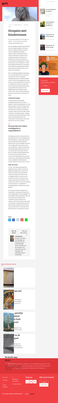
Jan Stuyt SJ (18, 24)
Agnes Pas (51, 28)
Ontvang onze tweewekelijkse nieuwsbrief (48, 81)
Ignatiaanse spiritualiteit (15, 380)
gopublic (32, 393)
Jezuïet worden (17, 384)
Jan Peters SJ (52, 50)
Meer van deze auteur (23, 231)
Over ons (5, 377)
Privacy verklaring (5, 386)
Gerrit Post (51, 39)
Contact (5, 380)
